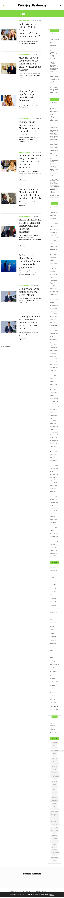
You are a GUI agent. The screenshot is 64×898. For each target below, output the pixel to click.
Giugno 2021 (53, 381)
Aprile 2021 (53, 387)
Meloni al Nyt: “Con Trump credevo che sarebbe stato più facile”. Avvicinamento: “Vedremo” (30, 63)
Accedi (51, 721)
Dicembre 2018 (54, 466)
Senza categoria (54, 664)
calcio (54, 745)
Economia (52, 609)
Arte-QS (52, 577)
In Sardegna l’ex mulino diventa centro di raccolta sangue (54, 153)
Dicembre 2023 (54, 297)
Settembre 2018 (54, 474)
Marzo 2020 (53, 423)
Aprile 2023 (53, 319)
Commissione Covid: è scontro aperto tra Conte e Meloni (29, 291)
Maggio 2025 (53, 249)
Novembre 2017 (54, 502)
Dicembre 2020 (54, 398)
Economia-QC (53, 612)
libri (54, 789)
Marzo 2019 (53, 457)
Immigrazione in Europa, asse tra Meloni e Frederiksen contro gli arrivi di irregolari (29, 127)
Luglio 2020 (53, 412)
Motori (52, 626)
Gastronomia (53, 622)
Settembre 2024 (54, 271)
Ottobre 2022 (53, 336)
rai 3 (52, 830)
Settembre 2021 (54, 373)
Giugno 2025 (53, 246)
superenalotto (55, 852)
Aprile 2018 (53, 488)
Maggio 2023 (53, 316)
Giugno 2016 (53, 550)
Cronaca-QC (53, 584)
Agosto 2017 (53, 511)
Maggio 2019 (53, 452)
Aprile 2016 (53, 556)
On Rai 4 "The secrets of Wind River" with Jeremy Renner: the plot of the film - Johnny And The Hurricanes (54, 183)
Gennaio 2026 (53, 226)
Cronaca (52, 581)
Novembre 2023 (54, 300)
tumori (54, 860)
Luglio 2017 (53, 513)
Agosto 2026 (53, 207)
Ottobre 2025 (53, 235)
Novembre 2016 (54, 536)
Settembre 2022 (54, 339)
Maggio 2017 (53, 519)
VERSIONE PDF (54, 709)
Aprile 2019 (53, 454)
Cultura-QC (53, 598)
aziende (54, 742)
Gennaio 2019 (53, 463)
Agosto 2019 (53, 443)
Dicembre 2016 (54, 533)
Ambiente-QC (53, 570)
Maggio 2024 (53, 283)
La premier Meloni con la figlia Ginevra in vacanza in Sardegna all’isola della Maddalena (30, 161)
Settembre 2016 (54, 542)
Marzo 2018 (53, 491)
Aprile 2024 (53, 285)
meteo (54, 795)
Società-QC (53, 671)
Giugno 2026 (53, 212)
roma (54, 844)
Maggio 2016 (53, 553)
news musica (54, 809)
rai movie (54, 835)
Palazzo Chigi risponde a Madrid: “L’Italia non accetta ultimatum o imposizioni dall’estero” (30, 225)
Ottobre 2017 (53, 505)
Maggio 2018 (53, 485)
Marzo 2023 (53, 322)
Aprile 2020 (53, 421)
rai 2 (56, 827)
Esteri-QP (52, 619)
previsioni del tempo (54, 815)
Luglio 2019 (53, 446)
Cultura (52, 595)
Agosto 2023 (53, 308)
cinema (54, 753)
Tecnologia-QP (54, 706)
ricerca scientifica (54, 841)
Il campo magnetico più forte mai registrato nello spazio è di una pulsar (54, 117)
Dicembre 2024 (54, 263)
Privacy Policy (35, 879)
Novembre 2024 (54, 266)
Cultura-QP (53, 602)
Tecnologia (53, 702)
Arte (51, 574)
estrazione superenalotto (55, 776)
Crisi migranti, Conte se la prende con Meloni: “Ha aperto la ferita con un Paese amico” (29, 322)
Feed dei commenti (52, 728)
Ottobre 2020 (53, 404)
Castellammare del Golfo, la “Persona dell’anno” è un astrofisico (54, 110)
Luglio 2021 (53, 378)
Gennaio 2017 (53, 530)
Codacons (54, 758)
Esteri (21, 185)
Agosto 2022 (53, 342)
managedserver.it (50, 891)
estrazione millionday (54, 772)
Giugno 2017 (53, 516)
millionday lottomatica (54, 801)
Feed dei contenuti (52, 724)
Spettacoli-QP (54, 682)
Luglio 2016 (53, 547)
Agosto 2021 (53, 376)
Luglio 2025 (53, 243)
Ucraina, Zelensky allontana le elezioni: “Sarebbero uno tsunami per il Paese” (54, 66)
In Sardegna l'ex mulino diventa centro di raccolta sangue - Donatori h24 (54, 146)
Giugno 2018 (53, 482)
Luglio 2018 (53, 480)
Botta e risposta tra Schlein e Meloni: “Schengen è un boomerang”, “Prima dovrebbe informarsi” (29, 30)
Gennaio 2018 (53, 497)
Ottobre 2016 (53, 539)
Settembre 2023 (54, 305)
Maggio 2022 (53, 350)
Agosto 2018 (53, 477)
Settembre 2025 (54, 238)
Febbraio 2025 (54, 257)
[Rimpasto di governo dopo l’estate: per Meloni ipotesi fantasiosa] (8, 100)
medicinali (54, 792)
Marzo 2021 (53, 390)
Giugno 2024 (53, 280)
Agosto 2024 (53, 274)
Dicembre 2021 (54, 364)
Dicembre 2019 (54, 432)
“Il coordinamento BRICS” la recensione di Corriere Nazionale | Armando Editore (54, 163)
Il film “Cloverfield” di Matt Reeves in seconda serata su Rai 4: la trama (54, 89)
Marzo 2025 (53, 255)
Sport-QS (52, 699)
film (54, 784)
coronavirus (54, 764)
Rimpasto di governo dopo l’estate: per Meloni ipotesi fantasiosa (29, 96)
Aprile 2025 (53, 252)
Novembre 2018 (54, 468)
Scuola (51, 657)
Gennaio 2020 (53, 429)
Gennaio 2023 (53, 328)
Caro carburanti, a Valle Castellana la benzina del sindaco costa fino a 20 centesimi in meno (54, 42)
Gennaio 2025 (53, 260)
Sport (51, 688)
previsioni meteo (54, 818)
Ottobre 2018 (53, 471)
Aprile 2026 (53, 218)
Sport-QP (52, 695)
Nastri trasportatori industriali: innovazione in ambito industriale (54, 129)
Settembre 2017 (54, 508)
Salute (51, 650)
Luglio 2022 (53, 345)
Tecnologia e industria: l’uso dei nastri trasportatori (54, 137)
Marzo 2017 (53, 525)
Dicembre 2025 (54, 229)
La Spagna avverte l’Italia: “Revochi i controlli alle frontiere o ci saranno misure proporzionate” (29, 261)
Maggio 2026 (53, 215)
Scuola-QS (52, 661)
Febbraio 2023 (54, 325)
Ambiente (52, 567)
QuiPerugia (53, 643)
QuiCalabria (53, 640)
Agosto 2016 (53, 544)
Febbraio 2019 (54, 460)
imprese (54, 787)
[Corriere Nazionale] (32, 5)
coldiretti (55, 761)
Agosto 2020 (53, 409)
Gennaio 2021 (53, 395)
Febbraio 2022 (54, 359)
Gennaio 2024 (53, 294)
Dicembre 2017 (54, 499)
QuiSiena (52, 647)
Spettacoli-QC (54, 678)
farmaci (54, 781)
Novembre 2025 (54, 232)
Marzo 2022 (53, 356)
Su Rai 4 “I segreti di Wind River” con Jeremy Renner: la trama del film (54, 192)
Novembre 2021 (54, 367)
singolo (54, 849)
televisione (54, 857)
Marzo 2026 (53, 221)
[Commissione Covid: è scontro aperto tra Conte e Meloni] (8, 296)
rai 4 (57, 830)
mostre (54, 803)
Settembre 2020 (54, 406)
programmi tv (54, 821)
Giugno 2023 (53, 314)
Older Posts (6, 346)
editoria (54, 769)
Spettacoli (52, 675)
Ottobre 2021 (53, 370)
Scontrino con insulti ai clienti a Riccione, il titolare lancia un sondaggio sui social (54, 78)
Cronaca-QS (53, 591)
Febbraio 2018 (54, 494)
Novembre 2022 (54, 333)
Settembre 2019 (54, 440)
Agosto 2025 (53, 240)
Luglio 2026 (53, 209)
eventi (54, 779)
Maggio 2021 (53, 384)
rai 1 (52, 827)
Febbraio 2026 (54, 224)
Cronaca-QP (53, 588)
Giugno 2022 (53, 347)
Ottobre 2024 (53, 269)
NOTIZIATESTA (54, 811)
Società (52, 668)
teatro (55, 855)
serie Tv (54, 847)
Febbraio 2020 (54, 426)
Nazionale (22, 20)
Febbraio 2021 (53, 392)
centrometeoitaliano (57, 750)
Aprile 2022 (53, 353)
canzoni (54, 748)
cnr (54, 756)
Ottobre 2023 (53, 302)
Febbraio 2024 (54, 291)
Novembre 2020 (54, 401)
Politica (27, 20)
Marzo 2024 (53, 288)
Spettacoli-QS (54, 685)
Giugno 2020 (53, 415)
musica (54, 806)
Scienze (52, 654)
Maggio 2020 (53, 418)
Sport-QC (52, 692)
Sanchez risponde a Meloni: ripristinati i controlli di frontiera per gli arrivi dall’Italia (30, 194)
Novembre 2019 (54, 435)
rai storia (54, 838)
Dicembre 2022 (54, 331)
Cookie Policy (44, 894)
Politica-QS (53, 636)
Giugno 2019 (53, 449)
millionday (55, 797)
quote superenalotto (55, 825)
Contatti (27, 879)
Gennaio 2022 (53, 361)
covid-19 (54, 766)
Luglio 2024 (53, 277)
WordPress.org (54, 732)
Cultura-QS (53, 605)
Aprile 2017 (53, 522)
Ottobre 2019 (53, 437)
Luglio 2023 (53, 311)
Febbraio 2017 (53, 528)
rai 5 (54, 833)
